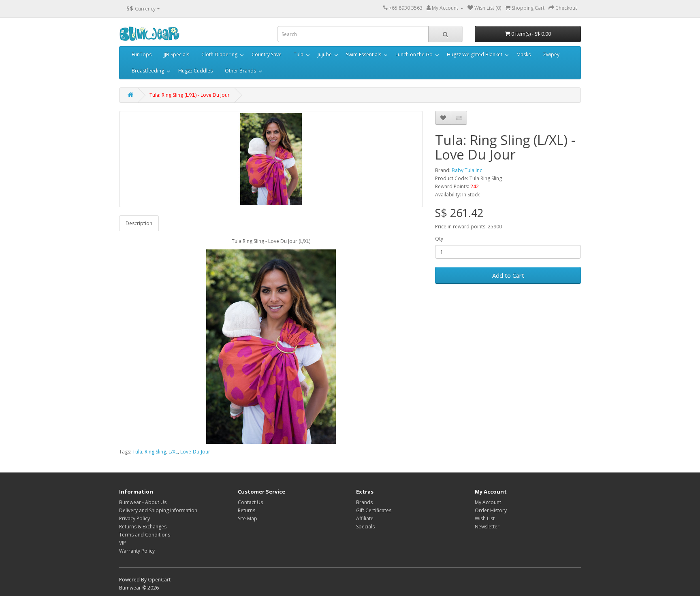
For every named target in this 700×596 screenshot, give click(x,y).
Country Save (267, 54)
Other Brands (240, 70)
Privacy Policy (134, 518)
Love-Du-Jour (195, 451)
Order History (491, 510)
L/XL (173, 451)
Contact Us (250, 502)
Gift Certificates (373, 510)
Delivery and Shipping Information (158, 510)
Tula (298, 54)
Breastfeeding (148, 70)
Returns (246, 510)
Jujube (325, 54)
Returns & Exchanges (142, 526)
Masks (523, 54)
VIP (122, 542)
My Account (488, 502)
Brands (364, 502)
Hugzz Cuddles (195, 70)
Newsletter (487, 526)
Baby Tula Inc (467, 170)
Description (139, 223)
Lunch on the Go (414, 54)
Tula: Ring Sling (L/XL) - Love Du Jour (189, 95)
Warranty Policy (137, 550)
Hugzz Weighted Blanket (474, 54)
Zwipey (551, 54)
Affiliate (364, 518)
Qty (439, 238)
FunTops (142, 54)
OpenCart (159, 579)
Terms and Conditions (144, 534)
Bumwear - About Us (142, 502)
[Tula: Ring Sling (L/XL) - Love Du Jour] (271, 159)
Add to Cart (508, 275)
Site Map (247, 518)
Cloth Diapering (219, 54)
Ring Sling (155, 451)
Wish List (485, 518)
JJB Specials (176, 54)
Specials (365, 526)
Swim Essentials (363, 54)
